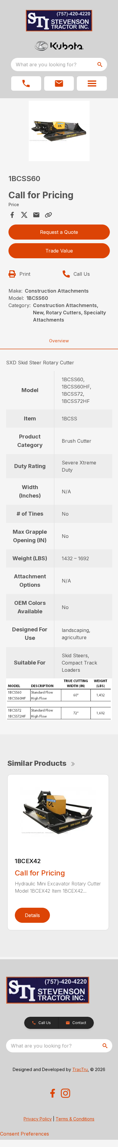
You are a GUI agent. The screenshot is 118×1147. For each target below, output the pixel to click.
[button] (26, 83)
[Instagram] (65, 1093)
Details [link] (32, 915)
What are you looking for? (46, 64)
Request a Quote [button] (59, 232)
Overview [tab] (59, 340)
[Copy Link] (48, 214)
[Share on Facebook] (12, 214)
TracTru (80, 1069)
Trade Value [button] (59, 251)
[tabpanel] (59, 132)
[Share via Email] (36, 214)
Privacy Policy (38, 1118)
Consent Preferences (24, 1134)
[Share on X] (24, 214)
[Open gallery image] (59, 131)
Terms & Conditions (75, 1118)
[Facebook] (52, 1093)
